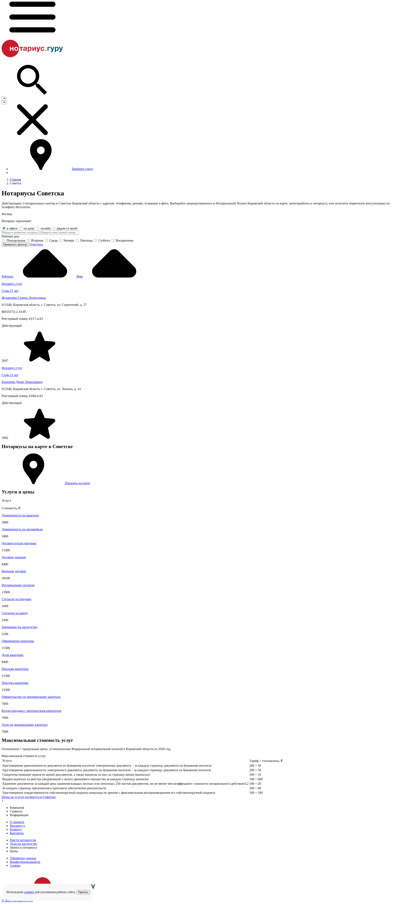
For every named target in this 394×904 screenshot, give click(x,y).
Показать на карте (77, 483)
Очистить (36, 244)
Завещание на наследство (19, 627)
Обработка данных (23, 858)
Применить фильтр (15, 244)
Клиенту (16, 829)
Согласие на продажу (17, 599)
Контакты (17, 833)
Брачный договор (14, 571)
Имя (80, 276)
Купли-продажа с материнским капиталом (31, 710)
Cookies (15, 865)
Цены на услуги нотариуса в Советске (29, 797)
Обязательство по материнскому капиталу (31, 697)
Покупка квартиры (15, 683)
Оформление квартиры (18, 641)
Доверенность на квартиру (20, 515)
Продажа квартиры (15, 669)
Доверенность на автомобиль (22, 529)
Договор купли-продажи (19, 543)
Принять (83, 892)
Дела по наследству (23, 843)
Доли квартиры (12, 655)
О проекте (17, 822)
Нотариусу (17, 825)
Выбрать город (82, 169)
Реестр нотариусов (23, 840)
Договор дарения (14, 557)
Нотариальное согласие (18, 585)
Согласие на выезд (15, 613)
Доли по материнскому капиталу (25, 724)
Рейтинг (8, 276)
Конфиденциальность (25, 862)
